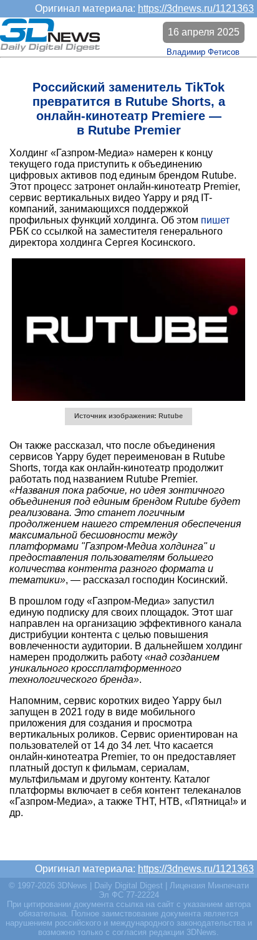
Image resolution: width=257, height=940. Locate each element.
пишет (215, 220)
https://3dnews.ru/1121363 (196, 8)
